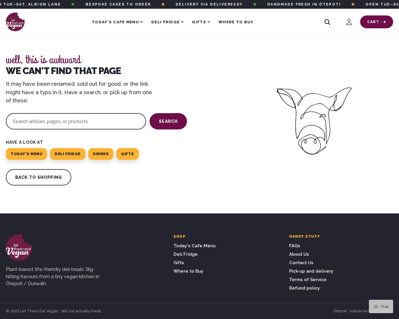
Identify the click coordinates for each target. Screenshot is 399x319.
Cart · (376, 22)
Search (168, 121)
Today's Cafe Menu (115, 22)
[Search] (327, 22)
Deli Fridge (165, 22)
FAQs (294, 245)
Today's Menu (26, 154)
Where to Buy (236, 22)
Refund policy (304, 288)
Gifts (199, 22)
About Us (299, 254)
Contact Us (301, 262)
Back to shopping (38, 177)
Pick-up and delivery (311, 271)
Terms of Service (308, 279)
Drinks (101, 154)
